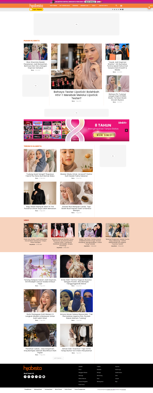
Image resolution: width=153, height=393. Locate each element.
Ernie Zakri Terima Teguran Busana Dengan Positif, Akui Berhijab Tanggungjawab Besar (76, 282)
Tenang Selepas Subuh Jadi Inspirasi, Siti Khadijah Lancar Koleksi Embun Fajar (40, 282)
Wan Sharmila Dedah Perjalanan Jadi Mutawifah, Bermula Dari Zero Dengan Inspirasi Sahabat (35, 65)
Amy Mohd (32, 244)
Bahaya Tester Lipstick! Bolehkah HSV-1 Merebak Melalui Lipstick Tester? (76, 95)
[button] (116, 6)
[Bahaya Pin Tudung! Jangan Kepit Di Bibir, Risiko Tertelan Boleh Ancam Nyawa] (117, 83)
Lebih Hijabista (57, 358)
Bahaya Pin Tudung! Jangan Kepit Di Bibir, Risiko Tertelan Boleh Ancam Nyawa (117, 97)
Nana (32, 70)
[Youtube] (121, 10)
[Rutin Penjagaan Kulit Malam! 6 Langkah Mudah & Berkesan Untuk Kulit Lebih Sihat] (40, 300)
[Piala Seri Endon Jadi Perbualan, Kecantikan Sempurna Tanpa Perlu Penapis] (35, 230)
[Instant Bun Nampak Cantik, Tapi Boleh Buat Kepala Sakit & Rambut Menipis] (76, 193)
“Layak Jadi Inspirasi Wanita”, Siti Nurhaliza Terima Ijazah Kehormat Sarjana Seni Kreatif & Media (117, 66)
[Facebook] (113, 10)
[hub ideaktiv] (121, 5)
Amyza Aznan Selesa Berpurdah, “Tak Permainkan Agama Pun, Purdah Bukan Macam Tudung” (76, 316)
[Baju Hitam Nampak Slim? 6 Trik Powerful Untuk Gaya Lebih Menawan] (40, 193)
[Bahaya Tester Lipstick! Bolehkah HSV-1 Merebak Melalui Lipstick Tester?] (76, 66)
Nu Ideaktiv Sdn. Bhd (110, 389)
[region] (76, 130)
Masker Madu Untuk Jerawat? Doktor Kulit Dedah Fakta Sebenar (76, 175)
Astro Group (123, 389)
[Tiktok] (119, 10)
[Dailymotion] (123, 10)
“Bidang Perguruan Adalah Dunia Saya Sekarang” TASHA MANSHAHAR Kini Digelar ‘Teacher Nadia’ (117, 241)
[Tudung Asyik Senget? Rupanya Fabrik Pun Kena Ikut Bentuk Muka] (40, 160)
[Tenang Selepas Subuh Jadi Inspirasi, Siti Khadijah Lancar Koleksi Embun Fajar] (40, 266)
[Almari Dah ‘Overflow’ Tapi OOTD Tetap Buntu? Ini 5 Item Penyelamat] (76, 335)
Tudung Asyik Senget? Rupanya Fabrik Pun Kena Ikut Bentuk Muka (40, 175)
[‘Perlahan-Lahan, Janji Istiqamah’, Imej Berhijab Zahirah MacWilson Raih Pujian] (40, 335)
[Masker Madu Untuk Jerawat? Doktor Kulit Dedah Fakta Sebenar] (76, 160)
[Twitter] (117, 10)
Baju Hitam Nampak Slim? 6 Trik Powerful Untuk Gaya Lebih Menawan (40, 208)
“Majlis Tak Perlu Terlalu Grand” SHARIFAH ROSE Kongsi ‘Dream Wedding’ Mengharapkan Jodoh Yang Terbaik (90, 241)
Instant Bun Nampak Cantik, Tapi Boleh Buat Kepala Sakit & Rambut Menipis (76, 209)
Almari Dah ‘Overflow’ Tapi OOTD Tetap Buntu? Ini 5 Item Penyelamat (76, 350)
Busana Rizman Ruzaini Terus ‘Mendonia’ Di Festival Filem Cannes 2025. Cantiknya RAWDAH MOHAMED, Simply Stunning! (62, 242)
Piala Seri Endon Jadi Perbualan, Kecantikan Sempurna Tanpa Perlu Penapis (35, 240)
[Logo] (36, 6)
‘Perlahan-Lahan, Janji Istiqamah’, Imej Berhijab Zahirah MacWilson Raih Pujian (40, 351)
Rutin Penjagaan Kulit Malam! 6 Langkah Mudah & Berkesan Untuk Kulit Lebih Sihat (40, 316)
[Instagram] (115, 10)
